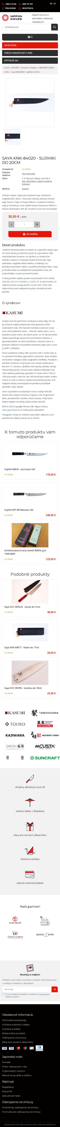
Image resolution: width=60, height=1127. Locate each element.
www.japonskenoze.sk (12, 410)
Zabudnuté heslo (11, 1095)
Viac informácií (28, 173)
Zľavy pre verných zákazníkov (17, 1042)
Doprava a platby (11, 1029)
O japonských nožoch (13, 1071)
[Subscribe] (54, 989)
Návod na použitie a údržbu (16, 1075)
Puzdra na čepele (29, 67)
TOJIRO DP (34, 281)
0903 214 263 (11, 4)
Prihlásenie (10, 8)
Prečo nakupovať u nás (18, 53)
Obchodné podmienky (14, 1020)
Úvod (6, 67)
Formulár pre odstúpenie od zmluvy (21, 1112)
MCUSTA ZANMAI (19, 281)
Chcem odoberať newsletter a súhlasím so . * (27, 995)
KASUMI (5, 281)
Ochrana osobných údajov (16, 1024)
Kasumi (25, 188)
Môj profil (7, 1091)
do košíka (32, 234)
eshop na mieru (31, 1124)
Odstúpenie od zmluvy (14, 1037)
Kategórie (10, 45)
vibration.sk (51, 1124)
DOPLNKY (15, 67)
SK (51, 3)
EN (55, 3)
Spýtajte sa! (11, 60)
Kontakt (6, 1062)
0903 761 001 (27, 4)
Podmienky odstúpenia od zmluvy (20, 1107)
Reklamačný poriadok (13, 1033)
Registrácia (27, 8)
